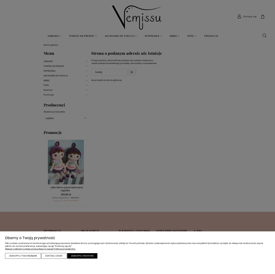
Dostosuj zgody (54, 255)
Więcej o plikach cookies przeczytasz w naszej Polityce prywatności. (40, 248)
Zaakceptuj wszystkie (82, 255)
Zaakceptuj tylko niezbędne (23, 255)
